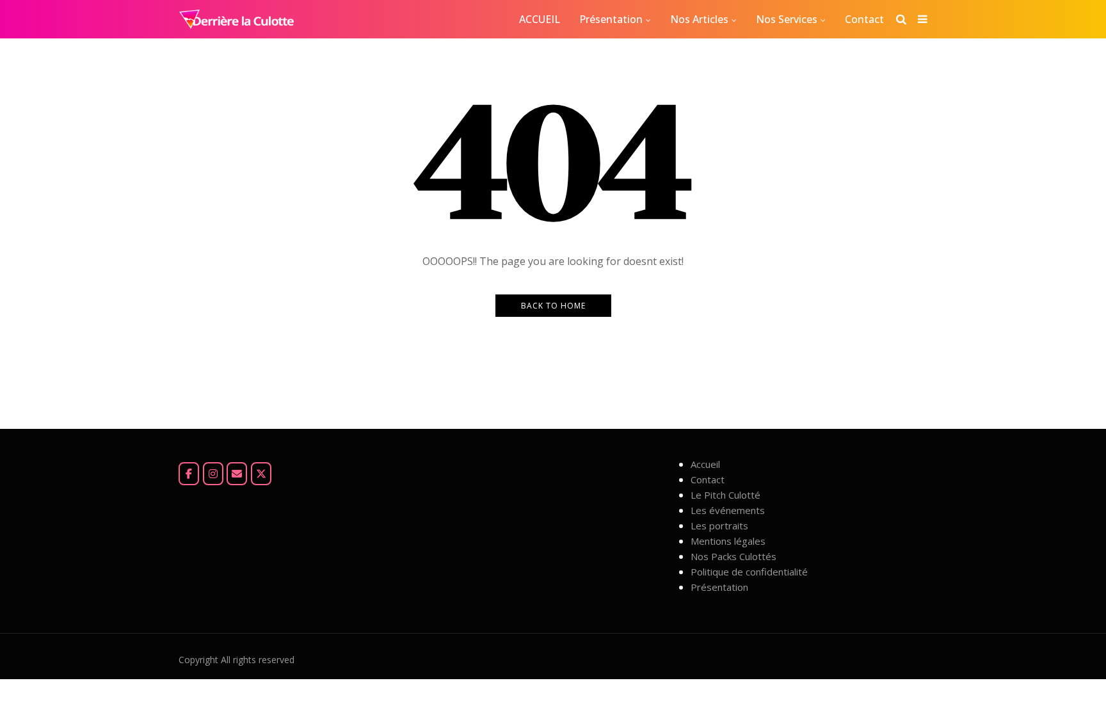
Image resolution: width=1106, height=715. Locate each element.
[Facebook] (189, 473)
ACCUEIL (539, 19)
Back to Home (553, 305)
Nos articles (699, 19)
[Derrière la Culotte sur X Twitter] (261, 473)
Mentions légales (728, 540)
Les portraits (719, 525)
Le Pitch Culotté (725, 494)
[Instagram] (213, 473)
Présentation (611, 19)
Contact (864, 19)
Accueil (705, 464)
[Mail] (237, 473)
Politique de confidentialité (749, 571)
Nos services (786, 19)
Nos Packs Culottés (733, 556)
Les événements (728, 510)
